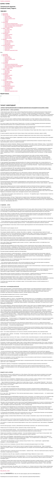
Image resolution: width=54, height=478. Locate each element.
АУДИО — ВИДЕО (6, 28)
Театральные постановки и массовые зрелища (14, 24)
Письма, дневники (8, 38)
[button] (27, 52)
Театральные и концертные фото (11, 23)
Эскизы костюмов (8, 17)
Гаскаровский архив (8, 47)
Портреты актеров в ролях (10, 18)
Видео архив (7, 32)
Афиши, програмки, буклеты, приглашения (13, 25)
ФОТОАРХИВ (5, 22)
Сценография (7, 16)
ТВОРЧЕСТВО (5, 15)
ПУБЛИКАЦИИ (5, 33)
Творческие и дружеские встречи (11, 50)
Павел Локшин (7, 43)
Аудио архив (7, 30)
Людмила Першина (8, 34)
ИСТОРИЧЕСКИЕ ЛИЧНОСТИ (9, 45)
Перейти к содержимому (5, 1)
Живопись (7, 19)
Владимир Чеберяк (8, 40)
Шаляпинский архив (9, 46)
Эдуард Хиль (7, 49)
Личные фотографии (9, 27)
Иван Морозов (7, 44)
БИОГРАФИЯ (5, 13)
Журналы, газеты (8, 36)
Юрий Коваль (7, 35)
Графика (6, 21)
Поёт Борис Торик (8, 29)
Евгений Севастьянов (9, 41)
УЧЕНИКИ (5, 39)
